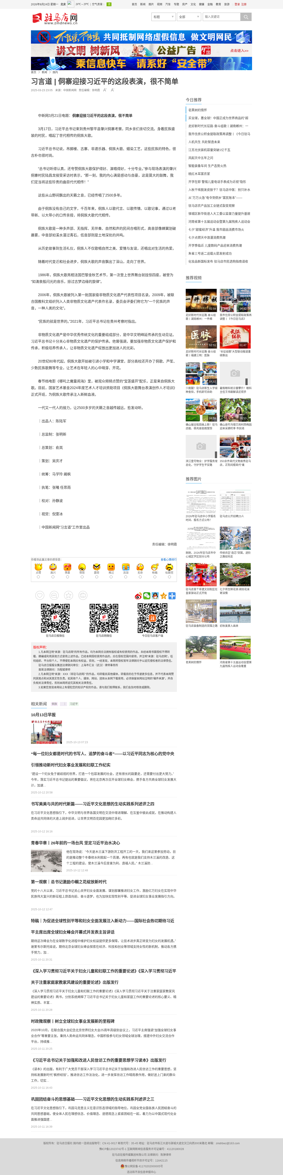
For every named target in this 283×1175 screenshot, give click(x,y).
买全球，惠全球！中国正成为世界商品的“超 (218, 118)
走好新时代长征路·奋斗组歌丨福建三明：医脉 (201, 353)
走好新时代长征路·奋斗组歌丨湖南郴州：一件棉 (201, 317)
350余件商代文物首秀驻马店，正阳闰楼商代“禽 (235, 463)
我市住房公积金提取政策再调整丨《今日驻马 (219, 134)
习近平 (74, 704)
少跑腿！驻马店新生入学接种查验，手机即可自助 (202, 390)
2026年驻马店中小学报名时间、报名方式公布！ (201, 518)
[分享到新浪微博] (138, 595)
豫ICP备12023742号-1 (112, 1149)
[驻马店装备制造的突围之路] (201, 611)
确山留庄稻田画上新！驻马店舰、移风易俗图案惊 (202, 426)
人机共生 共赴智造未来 (204, 142)
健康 (201, 4)
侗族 (54, 704)
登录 (237, 4)
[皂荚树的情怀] (201, 647)
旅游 (226, 4)
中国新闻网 (69, 90)
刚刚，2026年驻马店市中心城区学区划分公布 (201, 554)
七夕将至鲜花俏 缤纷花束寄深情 (235, 591)
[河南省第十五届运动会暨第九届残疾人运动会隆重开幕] (235, 647)
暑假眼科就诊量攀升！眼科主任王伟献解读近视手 (236, 390)
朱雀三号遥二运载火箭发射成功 (210, 253)
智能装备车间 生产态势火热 (207, 166)
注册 (244, 4)
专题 (176, 4)
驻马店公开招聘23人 (232, 516)
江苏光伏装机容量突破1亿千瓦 (209, 150)
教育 (218, 4)
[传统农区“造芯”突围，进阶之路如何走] (235, 538)
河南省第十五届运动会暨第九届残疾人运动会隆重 (236, 664)
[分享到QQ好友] (155, 595)
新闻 (142, 4)
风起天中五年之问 (200, 158)
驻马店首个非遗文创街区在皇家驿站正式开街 (202, 591)
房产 (184, 4)
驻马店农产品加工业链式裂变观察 (211, 205)
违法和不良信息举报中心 (141, 1172)
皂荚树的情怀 (197, 110)
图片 (151, 4)
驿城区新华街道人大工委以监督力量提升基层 (219, 213)
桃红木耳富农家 (199, 174)
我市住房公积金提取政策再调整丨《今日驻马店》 (236, 317)
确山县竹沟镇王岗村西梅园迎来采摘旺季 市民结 (236, 426)
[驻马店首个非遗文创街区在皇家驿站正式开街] (201, 574)
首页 (134, 4)
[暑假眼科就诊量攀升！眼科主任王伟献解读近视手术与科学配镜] (235, 373)
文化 (193, 4)
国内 (55, 72)
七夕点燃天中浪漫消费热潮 (207, 237)
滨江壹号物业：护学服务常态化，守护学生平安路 (202, 463)
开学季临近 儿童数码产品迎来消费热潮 (215, 245)
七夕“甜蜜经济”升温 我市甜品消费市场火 (216, 229)
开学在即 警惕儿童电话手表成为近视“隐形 (217, 181)
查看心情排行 (169, 559)
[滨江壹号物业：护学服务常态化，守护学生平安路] (201, 446)
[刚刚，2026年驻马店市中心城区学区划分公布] (201, 538)
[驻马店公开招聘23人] (235, 501)
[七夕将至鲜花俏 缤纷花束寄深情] (235, 574)
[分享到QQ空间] (163, 595)
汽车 (168, 4)
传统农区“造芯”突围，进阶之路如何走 (235, 554)
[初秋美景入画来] (235, 611)
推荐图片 (194, 479)
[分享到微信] (146, 595)
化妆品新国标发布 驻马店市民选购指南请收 (218, 261)
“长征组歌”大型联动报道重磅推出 (235, 353)
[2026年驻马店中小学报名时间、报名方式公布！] (201, 501)
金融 (210, 4)
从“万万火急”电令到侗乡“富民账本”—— (215, 197)
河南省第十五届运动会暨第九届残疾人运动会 (219, 221)
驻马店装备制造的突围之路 (202, 625)
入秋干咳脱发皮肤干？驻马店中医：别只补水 (219, 189)
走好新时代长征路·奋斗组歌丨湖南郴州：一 (218, 126)
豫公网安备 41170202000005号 (144, 1166)
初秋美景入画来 (229, 625)
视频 (159, 4)
